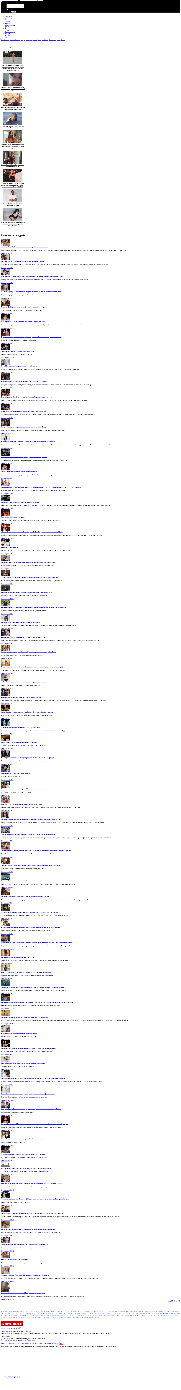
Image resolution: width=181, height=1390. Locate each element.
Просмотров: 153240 (7, 1100)
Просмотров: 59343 (7, 313)
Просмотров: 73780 (7, 872)
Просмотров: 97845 (7, 734)
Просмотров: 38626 (7, 538)
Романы (7, 23)
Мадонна (55, 1315)
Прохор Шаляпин (30, 1317)
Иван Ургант (126, 1313)
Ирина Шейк (147, 1313)
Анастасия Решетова (83, 1311)
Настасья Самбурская (111, 1315)
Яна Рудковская (95, 1317)
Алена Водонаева (18, 1311)
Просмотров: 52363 (7, 658)
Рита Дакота (45, 1317)
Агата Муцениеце (6, 1311)
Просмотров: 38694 (7, 703)
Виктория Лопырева (31, 1313)
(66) (179, 1301)
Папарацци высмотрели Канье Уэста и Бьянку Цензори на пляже (13, 126)
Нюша (154, 1315)
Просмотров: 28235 (7, 283)
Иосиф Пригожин (137, 1313)
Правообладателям (13, 1343)
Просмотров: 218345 (7, 1236)
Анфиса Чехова (150, 1311)
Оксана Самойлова (163, 1315)
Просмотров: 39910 (7, 508)
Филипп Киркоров (83, 1317)
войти (13, 11)
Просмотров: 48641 (7, 841)
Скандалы (8, 21)
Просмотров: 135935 (7, 1205)
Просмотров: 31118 (7, 688)
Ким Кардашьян (168, 1313)
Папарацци (8, 20)
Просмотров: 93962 (7, 388)
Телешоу (7, 33)
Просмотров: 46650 (7, 569)
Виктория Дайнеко (18, 1313)
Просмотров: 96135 (7, 328)
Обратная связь (6, 1336)
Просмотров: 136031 (7, 1266)
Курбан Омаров (35, 1315)
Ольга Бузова (175, 1315)
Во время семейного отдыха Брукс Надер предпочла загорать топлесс (13, 108)
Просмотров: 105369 (7, 949)
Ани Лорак (118, 1311)
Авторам (3, 1343)
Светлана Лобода (55, 1317)
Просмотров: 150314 (7, 403)
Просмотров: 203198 (7, 1190)
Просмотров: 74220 (7, 748)
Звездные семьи (10, 25)
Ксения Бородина (11, 1315)
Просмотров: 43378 (7, 673)
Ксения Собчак (23, 1315)
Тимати (74, 1317)
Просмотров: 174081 (7, 1220)
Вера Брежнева (175, 1311)
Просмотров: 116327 (7, 1054)
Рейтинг (7, 35)
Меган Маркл (99, 1315)
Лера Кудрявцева (45, 1315)
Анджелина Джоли (97, 1311)
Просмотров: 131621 (7, 1008)
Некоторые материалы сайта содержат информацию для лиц (41, 1343)
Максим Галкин (75, 1315)
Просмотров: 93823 (7, 934)
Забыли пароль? (6, 11)
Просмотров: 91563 (7, 963)
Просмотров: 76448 (7, 857)
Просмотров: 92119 (7, 433)
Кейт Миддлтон (157, 1313)
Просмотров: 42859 (7, 494)
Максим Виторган (64, 1315)
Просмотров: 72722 (7, 1039)
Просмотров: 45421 (7, 643)
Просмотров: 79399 (7, 903)
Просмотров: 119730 (7, 599)
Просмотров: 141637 (7, 1299)
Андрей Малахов (108, 1311)
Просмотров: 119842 (7, 1281)
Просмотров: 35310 (7, 478)
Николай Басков (147, 1315)
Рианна (39, 1317)
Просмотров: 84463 (7, 978)
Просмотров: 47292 (7, 764)
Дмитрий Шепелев (100, 1313)
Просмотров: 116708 (7, 1024)
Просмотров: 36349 (7, 448)
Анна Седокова (127, 1311)
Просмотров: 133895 (7, 1130)
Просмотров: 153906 (7, 1069)
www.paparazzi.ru (6, 1331)
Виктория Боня (6, 1313)
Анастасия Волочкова (54, 1311)
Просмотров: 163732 (7, 1251)
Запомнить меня (13, 9)
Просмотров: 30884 (7, 372)
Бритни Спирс (159, 1311)
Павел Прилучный (7, 1317)
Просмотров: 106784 (7, 357)
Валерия (167, 1311)
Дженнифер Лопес (60, 1313)
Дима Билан (77, 1313)
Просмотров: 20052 (7, 268)
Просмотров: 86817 (7, 1115)
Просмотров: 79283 (7, 918)
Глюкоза (41, 1313)
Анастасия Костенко (69, 1311)
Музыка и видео (10, 32)
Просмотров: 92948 (7, 993)
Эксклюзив (8, 16)
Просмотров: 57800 (7, 826)
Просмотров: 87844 (7, 887)
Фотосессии (8, 18)
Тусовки (7, 27)
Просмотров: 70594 (7, 1085)
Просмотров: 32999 (7, 343)
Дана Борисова (49, 1313)
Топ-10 (7, 28)
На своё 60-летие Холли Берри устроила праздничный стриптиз (12, 165)
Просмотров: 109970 (7, 1174)
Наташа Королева (135, 1315)
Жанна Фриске (116, 1313)
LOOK (7, 30)
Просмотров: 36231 (7, 584)
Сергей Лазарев (66, 1317)
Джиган (69, 1313)
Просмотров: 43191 (7, 298)
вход (2, 2)
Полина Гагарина (19, 1317)
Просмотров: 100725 (7, 523)
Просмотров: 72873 (7, 554)
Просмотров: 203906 (7, 1145)
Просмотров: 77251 (7, 614)
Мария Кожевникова (87, 1315)
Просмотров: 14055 (7, 253)
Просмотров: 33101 (7, 795)
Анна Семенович (138, 1311)
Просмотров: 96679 (7, 463)
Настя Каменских (123, 1315)
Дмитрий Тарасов (87, 1313)
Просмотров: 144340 (7, 1160)
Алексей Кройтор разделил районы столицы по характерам (13, 204)
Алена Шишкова (30, 1311)
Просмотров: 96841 (7, 418)
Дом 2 (109, 1313)
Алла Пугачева (41, 1311)
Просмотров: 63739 (7, 628)
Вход (6, 37)
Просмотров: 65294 (7, 780)
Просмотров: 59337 (7, 810)
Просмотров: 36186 (7, 718)
